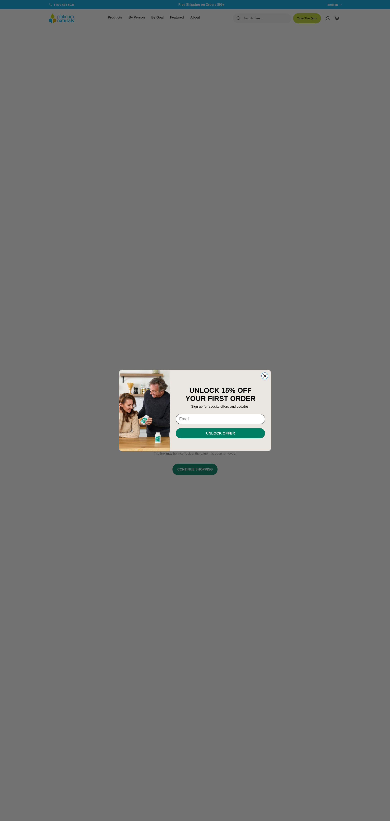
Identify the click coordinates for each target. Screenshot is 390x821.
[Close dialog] (265, 376)
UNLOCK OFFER (220, 433)
